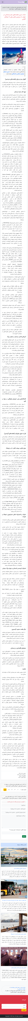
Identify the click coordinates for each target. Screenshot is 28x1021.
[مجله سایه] (22, 2)
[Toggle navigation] (2, 2)
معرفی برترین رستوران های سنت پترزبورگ (18, 934)
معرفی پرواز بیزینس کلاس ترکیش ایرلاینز (18, 967)
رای (5, 789)
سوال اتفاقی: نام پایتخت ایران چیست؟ (17, 830)
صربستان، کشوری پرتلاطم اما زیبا (20, 868)
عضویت (24, 1010)
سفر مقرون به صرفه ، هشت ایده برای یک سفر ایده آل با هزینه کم (14, 900)
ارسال (24, 836)
